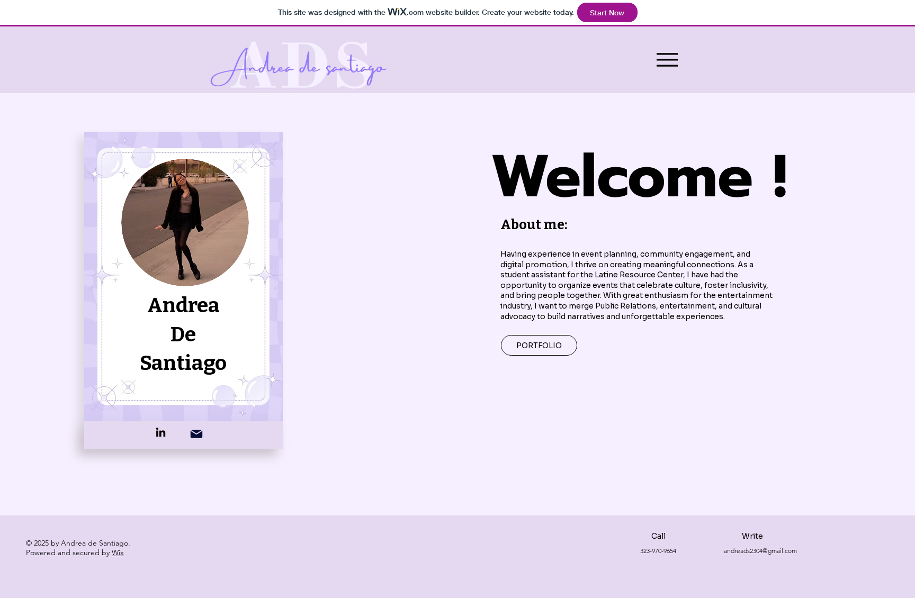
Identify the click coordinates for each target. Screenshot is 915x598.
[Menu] (667, 60)
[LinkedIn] (160, 432)
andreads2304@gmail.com (760, 551)
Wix (118, 552)
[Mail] (196, 433)
